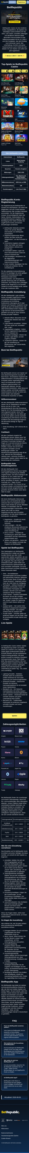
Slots (23, 71)
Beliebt (3, 71)
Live (10, 71)
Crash (16, 71)
